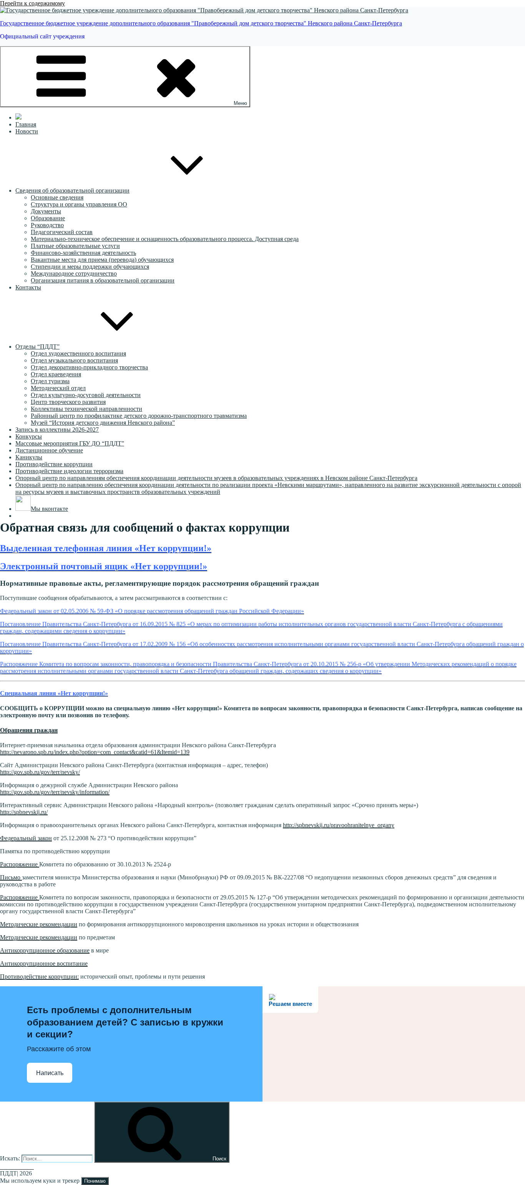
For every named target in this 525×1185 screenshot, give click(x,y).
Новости (26, 131)
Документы (46, 211)
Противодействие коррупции (54, 464)
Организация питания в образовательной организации (102, 280)
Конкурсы (28, 436)
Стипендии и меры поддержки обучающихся (90, 266)
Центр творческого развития (68, 402)
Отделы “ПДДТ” (37, 346)
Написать (49, 1073)
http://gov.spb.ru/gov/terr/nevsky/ (40, 772)
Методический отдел (58, 388)
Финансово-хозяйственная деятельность (83, 252)
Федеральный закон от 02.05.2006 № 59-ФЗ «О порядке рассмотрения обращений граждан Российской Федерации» (152, 611)
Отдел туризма (50, 381)
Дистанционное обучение (49, 450)
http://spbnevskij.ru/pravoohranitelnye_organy (338, 825)
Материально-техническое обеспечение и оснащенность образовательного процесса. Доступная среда (165, 239)
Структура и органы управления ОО (79, 204)
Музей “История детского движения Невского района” (103, 422)
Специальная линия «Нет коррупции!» (54, 693)
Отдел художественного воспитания (78, 353)
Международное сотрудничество (74, 273)
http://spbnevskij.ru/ (24, 812)
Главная (25, 124)
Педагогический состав (62, 232)
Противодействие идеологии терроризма (69, 471)
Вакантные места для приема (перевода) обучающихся (102, 259)
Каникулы (28, 457)
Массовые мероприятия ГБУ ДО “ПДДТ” (69, 443)
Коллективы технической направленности (86, 409)
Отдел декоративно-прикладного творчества (89, 367)
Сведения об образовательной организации (72, 190)
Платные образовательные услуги (75, 246)
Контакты (28, 287)
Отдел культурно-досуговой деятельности (86, 395)
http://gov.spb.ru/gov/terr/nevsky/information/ (55, 792)
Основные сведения (57, 197)
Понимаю (95, 1181)
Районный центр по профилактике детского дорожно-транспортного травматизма (139, 415)
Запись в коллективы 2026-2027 (57, 429)
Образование (48, 218)
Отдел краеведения (56, 374)
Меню (240, 103)
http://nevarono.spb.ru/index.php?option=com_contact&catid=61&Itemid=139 (94, 752)
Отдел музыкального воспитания (74, 360)
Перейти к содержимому (32, 3)
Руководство (47, 225)
